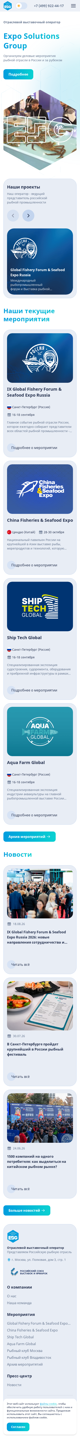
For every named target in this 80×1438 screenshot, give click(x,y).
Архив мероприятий (27, 836)
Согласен (18, 1427)
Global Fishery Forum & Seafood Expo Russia (37, 1324)
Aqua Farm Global (21, 1344)
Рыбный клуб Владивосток (29, 1357)
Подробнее (18, 74)
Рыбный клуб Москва (24, 1350)
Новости (14, 1384)
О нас (11, 1296)
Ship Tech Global (20, 1337)
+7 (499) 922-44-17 (49, 5)
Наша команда (19, 1303)
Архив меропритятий (25, 1364)
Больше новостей (24, 1210)
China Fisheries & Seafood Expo (32, 1330)
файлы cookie (48, 1404)
